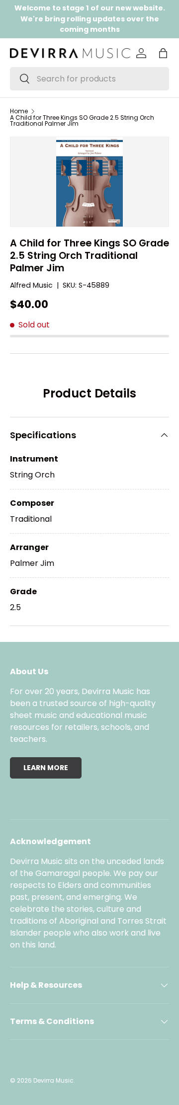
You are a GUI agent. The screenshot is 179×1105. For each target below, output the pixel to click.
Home (19, 111)
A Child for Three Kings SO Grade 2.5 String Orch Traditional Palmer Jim (82, 121)
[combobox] (89, 78)
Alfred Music (31, 285)
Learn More (45, 768)
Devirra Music (53, 1080)
